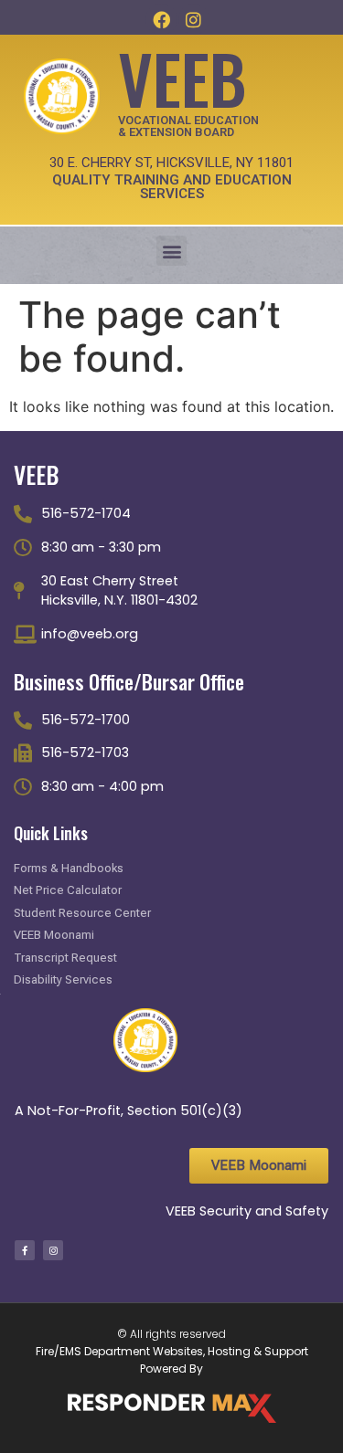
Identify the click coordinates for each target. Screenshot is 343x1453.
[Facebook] (161, 19)
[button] (171, 251)
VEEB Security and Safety (247, 1211)
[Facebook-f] (25, 1250)
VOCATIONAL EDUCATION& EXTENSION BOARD (188, 126)
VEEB (182, 77)
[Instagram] (193, 19)
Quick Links (51, 833)
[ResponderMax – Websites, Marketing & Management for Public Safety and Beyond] (172, 1408)
